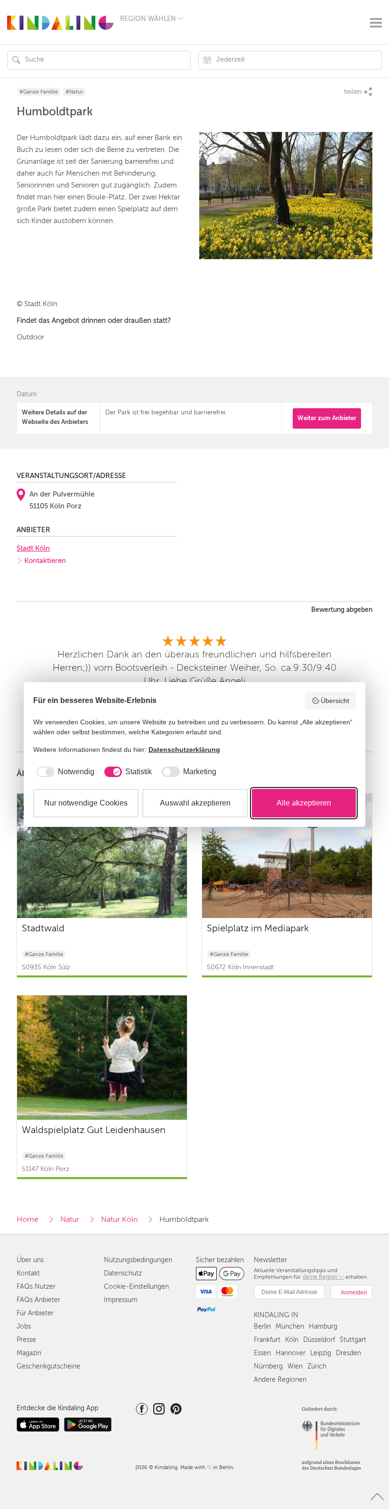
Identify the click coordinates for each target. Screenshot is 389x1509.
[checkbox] (63, 772)
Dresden (348, 1353)
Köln (291, 1339)
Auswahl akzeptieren (195, 803)
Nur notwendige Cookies (86, 803)
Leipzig (320, 1353)
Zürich (316, 1366)
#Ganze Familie (38, 92)
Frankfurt (267, 1339)
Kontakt (28, 1273)
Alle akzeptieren (304, 803)
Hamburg (323, 1326)
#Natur (74, 92)
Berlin (262, 1326)
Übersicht (335, 700)
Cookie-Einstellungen (136, 1286)
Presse (26, 1339)
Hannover (291, 1353)
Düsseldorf (319, 1339)
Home (27, 1219)
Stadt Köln (33, 548)
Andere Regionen (280, 1379)
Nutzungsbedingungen (138, 1260)
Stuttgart (353, 1339)
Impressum (121, 1299)
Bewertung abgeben (341, 610)
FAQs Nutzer (36, 1286)
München (290, 1326)
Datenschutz (123, 1273)
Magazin (29, 1353)
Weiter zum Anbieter (326, 418)
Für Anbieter (35, 1313)
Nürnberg (268, 1366)
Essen (262, 1353)
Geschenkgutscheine (48, 1366)
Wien (295, 1366)
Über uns (30, 1260)
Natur (69, 1219)
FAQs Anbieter (38, 1299)
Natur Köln (119, 1219)
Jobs (24, 1326)
